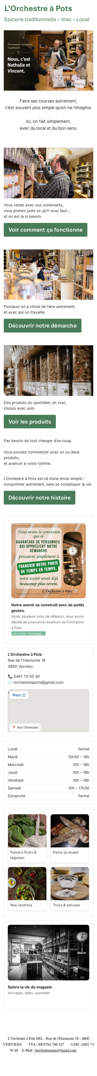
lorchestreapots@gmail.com (55, 1050)
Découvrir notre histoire (39, 497)
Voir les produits (29, 421)
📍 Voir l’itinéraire (25, 727)
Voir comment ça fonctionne (45, 229)
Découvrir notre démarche (42, 325)
